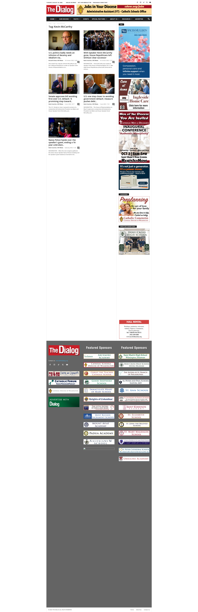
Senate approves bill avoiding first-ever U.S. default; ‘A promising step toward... (63, 99)
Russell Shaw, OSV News (56, 60)
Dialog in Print (71, 2)
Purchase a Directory (100, 2)
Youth (75, 19)
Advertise (139, 19)
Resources (126, 19)
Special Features (98, 19)
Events (86, 19)
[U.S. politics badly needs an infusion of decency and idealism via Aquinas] (64, 40)
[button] (148, 19)
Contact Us (147, 609)
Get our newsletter (84, 2)
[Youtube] (150, 2)
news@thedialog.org (62, 360)
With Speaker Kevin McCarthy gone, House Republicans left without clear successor (98, 55)
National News (88, 49)
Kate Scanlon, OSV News (91, 60)
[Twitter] (147, 2)
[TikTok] (144, 2)
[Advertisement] (134, 287)
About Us (113, 19)
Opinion (51, 49)
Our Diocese (64, 19)
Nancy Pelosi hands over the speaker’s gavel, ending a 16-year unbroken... (62, 142)
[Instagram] (140, 2)
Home (52, 19)
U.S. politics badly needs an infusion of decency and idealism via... (62, 55)
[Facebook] (137, 2)
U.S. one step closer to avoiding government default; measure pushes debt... (99, 99)
